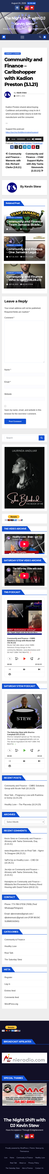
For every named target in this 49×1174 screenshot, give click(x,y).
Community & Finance (12, 53)
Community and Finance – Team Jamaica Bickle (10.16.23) (24, 225)
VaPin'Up (9, 860)
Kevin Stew (22, 93)
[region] (24, 1058)
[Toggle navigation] (22, 37)
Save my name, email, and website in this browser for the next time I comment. (22, 412)
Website (8, 394)
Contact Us (39, 1168)
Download (37, 143)
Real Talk (9, 953)
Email (7, 382)
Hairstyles (9, 882)
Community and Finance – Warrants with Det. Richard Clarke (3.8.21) (13, 160)
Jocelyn (8, 869)
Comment (9, 318)
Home (12, 1158)
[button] (40, 37)
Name (7, 370)
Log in (7, 984)
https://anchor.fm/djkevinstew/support (22, 132)
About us (22, 1163)
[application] (24, 139)
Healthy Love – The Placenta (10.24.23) (23, 804)
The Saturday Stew (13, 959)
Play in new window (23, 143)
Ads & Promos (27, 1168)
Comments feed (12, 997)
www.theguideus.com (14, 851)
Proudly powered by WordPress (17, 1148)
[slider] (38, 139)
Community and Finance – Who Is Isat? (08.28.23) (24, 278)
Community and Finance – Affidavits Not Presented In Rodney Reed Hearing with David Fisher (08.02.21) (23, 884)
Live (5, 1158)
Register (8, 977)
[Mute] (33, 139)
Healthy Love (11, 946)
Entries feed (10, 991)
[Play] (9, 139)
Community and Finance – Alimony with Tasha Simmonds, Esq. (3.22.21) (23, 841)
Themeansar (24, 1151)
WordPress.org (11, 1004)
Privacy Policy (33, 1163)
